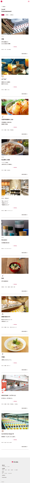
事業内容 (3, 465)
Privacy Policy (4, 477)
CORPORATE (5, 473)
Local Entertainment (4, 466)
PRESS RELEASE (10, 473)
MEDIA (2, 473)
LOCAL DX (8, 466)
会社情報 (3, 468)
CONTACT (3, 475)
